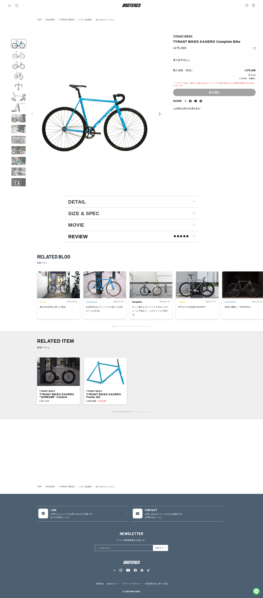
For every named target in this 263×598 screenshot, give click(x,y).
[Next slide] (159, 113)
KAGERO (50, 20)
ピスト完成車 (85, 20)
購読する (159, 548)
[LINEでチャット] (256, 591)
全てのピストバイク (105, 20)
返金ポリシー (113, 584)
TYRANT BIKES (67, 20)
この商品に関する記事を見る (186, 108)
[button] (9, 6)
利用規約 (100, 584)
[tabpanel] (131, 202)
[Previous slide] (32, 113)
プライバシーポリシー (132, 584)
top (39, 20)
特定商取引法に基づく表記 (156, 584)
